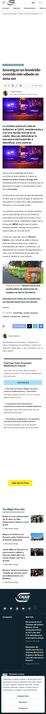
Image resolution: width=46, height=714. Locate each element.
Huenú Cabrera (16, 92)
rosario (6, 316)
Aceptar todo (23, 696)
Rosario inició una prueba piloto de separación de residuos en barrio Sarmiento (23, 289)
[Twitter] (11, 608)
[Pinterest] (17, 608)
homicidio (17, 313)
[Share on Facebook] (8, 86)
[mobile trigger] (5, 2)
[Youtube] (23, 608)
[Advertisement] (23, 39)
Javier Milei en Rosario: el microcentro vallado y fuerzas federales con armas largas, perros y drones (15, 555)
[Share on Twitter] (12, 86)
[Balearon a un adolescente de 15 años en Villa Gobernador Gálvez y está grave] (37, 519)
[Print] (20, 86)
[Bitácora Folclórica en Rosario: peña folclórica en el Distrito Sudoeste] (37, 537)
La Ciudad (7, 65)
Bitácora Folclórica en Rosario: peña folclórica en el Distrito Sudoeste (16, 537)
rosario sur (15, 316)
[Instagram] (29, 608)
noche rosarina (31, 313)
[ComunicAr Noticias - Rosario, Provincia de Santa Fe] (11, 2)
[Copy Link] (16, 86)
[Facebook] (5, 608)
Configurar (23, 708)
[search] (28, 2)
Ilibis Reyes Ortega (11, 528)
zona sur (26, 316)
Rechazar (23, 702)
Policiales (18, 65)
